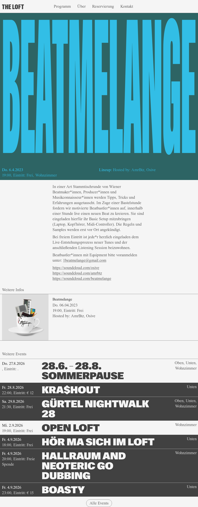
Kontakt (126, 6)
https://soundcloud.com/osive (76, 267)
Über (81, 6)
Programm (62, 6)
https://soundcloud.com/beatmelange (82, 278)
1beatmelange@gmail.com (84, 260)
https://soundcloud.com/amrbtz (77, 273)
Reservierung (103, 6)
